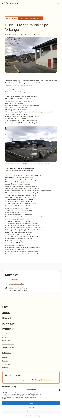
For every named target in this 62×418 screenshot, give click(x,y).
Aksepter (31, 403)
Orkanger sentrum (8, 344)
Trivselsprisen (6, 364)
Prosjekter (7, 328)
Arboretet (5, 337)
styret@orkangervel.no (16, 284)
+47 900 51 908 (13, 280)
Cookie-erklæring (25, 415)
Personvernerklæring (35, 415)
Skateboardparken (8, 347)
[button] (59, 389)
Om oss (6, 352)
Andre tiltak (6, 334)
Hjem (8, 18)
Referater (5, 361)
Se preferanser (31, 412)
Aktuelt (14, 18)
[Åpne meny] (59, 3)
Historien (5, 357)
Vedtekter (5, 367)
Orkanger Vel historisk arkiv (44, 380)
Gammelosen (6, 340)
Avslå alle (31, 407)
